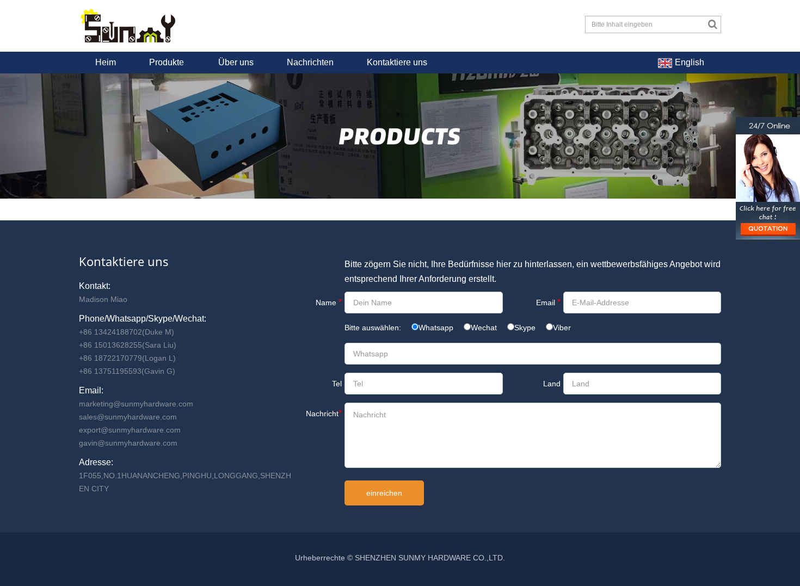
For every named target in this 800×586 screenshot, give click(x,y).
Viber (562, 327)
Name (329, 302)
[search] (713, 24)
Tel (337, 383)
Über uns (236, 62)
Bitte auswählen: (373, 327)
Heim (105, 62)
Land (552, 383)
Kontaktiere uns (397, 62)
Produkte (166, 62)
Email (548, 302)
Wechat (484, 327)
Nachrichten (310, 62)
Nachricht (324, 413)
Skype (525, 327)
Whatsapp (436, 327)
